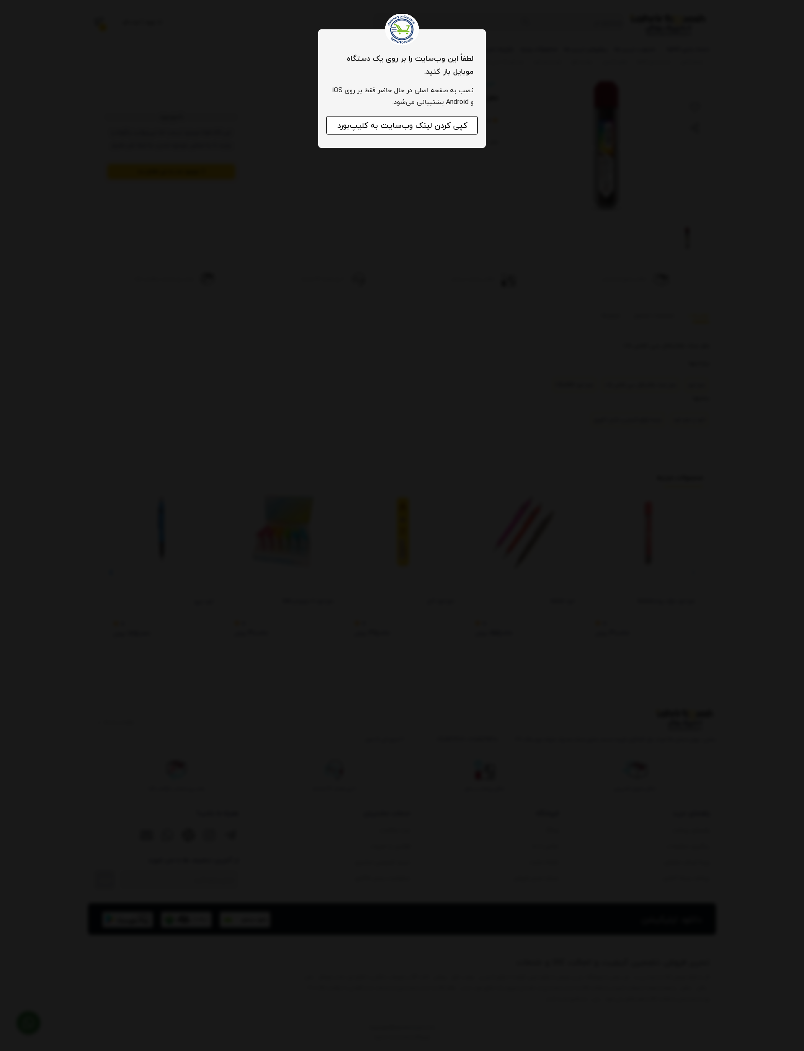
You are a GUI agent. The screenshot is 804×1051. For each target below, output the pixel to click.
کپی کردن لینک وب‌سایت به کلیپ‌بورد (402, 125)
